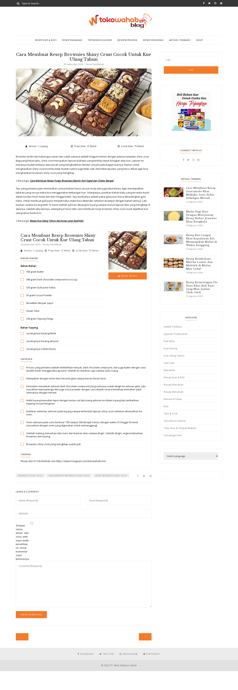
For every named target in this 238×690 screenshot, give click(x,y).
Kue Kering (170, 348)
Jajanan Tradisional (175, 334)
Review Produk (128, 40)
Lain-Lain (169, 362)
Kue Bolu (169, 341)
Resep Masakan (72, 40)
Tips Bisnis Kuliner (100, 40)
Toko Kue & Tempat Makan (180, 428)
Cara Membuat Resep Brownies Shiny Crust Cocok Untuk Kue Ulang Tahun (58, 237)
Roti (166, 406)
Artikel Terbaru (180, 40)
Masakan (169, 370)
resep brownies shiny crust (111, 475)
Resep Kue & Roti (46, 40)
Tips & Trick (171, 413)
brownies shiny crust (30, 475)
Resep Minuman (153, 40)
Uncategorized (173, 435)
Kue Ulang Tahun (174, 355)
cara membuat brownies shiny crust (69, 475)
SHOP (199, 40)
